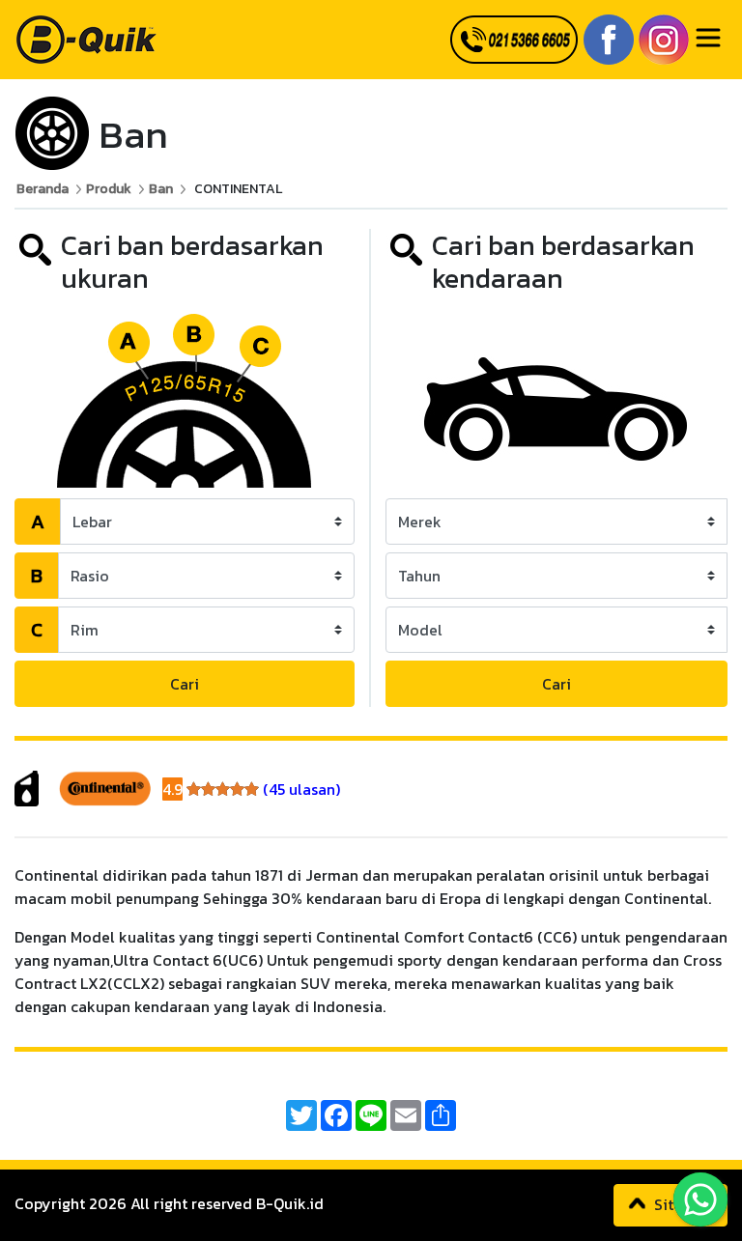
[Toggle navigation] (708, 37)
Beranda (42, 189)
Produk (108, 189)
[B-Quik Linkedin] (661, 37)
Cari (184, 683)
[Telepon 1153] (511, 39)
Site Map (682, 1204)
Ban (161, 189)
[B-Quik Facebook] (606, 37)
